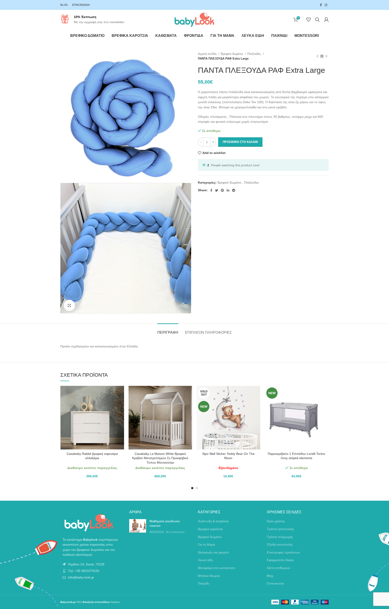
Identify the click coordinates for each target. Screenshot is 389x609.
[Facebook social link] (321, 5)
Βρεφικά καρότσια (210, 529)
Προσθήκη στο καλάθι (240, 142)
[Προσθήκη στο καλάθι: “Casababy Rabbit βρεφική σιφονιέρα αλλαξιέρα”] (120, 393)
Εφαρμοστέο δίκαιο (280, 560)
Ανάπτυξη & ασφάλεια (213, 521)
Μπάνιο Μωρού (209, 576)
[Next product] (326, 56)
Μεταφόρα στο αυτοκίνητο (216, 568)
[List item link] (91, 564)
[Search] (317, 19)
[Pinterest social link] (222, 190)
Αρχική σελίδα (207, 54)
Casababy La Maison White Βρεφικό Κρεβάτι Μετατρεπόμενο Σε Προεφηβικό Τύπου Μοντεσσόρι (160, 458)
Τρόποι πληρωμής (280, 537)
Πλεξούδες (254, 54)
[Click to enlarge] (69, 305)
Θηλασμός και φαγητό (213, 552)
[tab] (167, 330)
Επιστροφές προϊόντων (283, 552)
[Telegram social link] (234, 190)
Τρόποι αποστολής (280, 529)
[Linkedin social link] (228, 190)
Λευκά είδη (205, 560)
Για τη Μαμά (206, 544)
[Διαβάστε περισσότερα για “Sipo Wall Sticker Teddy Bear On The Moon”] (256, 393)
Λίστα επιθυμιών (278, 568)
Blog (270, 576)
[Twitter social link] (216, 190)
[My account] (326, 19)
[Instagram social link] (326, 5)
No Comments (175, 532)
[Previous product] (317, 56)
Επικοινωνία (275, 583)
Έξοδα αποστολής (280, 544)
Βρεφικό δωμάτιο (232, 54)
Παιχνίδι (203, 583)
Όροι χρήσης (276, 521)
